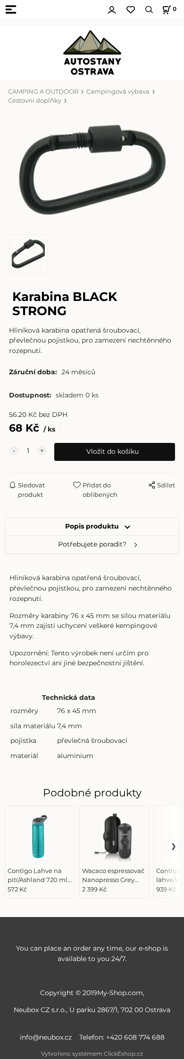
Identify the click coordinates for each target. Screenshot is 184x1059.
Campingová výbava (118, 91)
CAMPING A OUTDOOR (43, 91)
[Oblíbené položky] (130, 10)
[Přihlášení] (112, 8)
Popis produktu (92, 526)
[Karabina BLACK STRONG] (92, 170)
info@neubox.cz (47, 1037)
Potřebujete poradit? (92, 544)
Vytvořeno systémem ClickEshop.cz (92, 1053)
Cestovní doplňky (34, 100)
